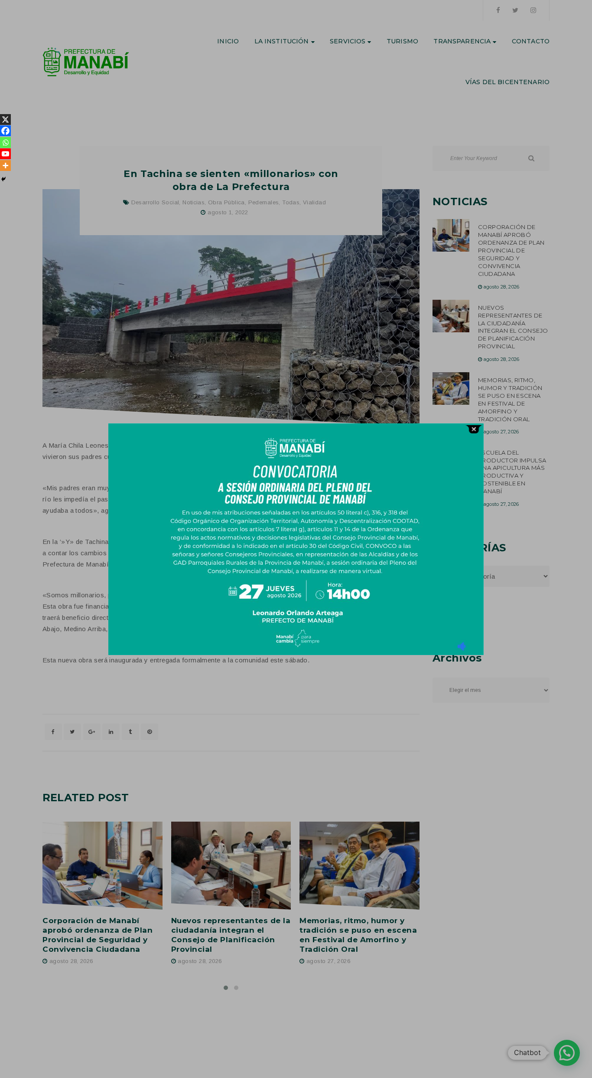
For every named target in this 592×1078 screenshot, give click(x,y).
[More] (5, 165)
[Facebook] (5, 130)
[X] (5, 119)
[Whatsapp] (5, 142)
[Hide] (3, 179)
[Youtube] (5, 153)
